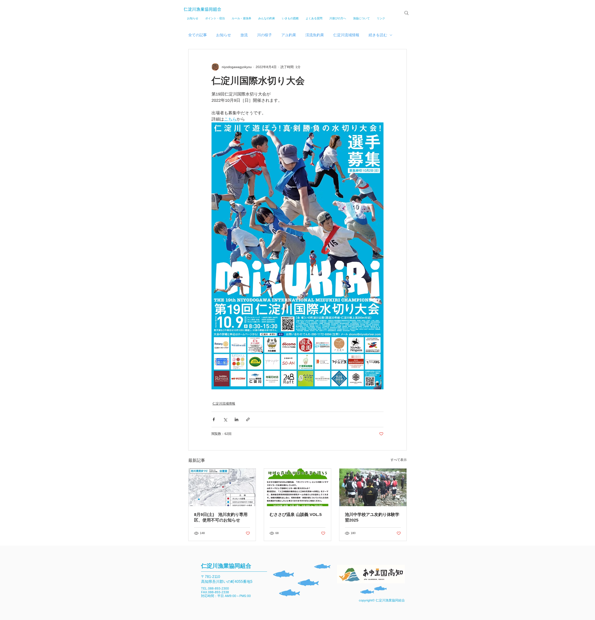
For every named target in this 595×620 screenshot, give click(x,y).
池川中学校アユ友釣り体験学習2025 (372, 517)
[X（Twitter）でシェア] (225, 419)
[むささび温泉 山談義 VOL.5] (297, 487)
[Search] (406, 13)
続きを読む (378, 35)
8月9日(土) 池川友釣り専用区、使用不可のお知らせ (221, 517)
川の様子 (264, 35)
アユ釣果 (288, 35)
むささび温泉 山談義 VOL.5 (296, 514)
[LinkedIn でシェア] (236, 419)
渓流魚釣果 (314, 35)
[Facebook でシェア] (214, 419)
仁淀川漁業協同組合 (202, 9)
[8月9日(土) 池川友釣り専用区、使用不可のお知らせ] (222, 487)
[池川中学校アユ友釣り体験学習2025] (373, 487)
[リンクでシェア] (248, 419)
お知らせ (223, 35)
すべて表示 (398, 460)
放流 (244, 35)
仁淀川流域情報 (346, 35)
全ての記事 (197, 35)
